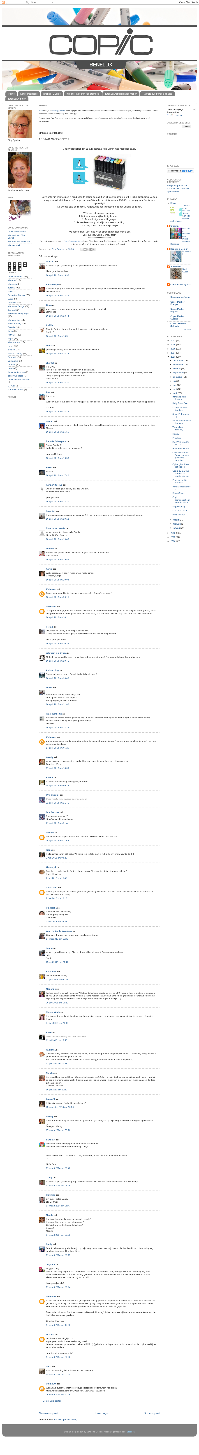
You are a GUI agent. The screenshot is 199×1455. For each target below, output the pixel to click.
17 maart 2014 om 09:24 (58, 1287)
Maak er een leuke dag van (181, 422)
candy (11, 368)
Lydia (10, 299)
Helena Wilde (53, 1012)
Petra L (49, 627)
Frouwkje (12, 357)
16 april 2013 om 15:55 (57, 432)
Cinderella (51, 908)
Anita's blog (52, 670)
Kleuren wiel (14, 245)
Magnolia (12, 284)
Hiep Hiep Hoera (180, 449)
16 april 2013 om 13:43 (57, 296)
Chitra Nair (51, 887)
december (178, 360)
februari (177, 524)
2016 (173, 344)
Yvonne (50, 548)
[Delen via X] (88, 249)
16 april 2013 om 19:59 (57, 559)
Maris (49, 345)
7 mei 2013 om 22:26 (56, 922)
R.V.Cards (51, 971)
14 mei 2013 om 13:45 (57, 939)
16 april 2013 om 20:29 (57, 643)
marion (49, 421)
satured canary (15, 353)
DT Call (11, 386)
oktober (177, 369)
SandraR (50, 1140)
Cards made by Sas (180, 284)
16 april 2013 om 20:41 (57, 661)
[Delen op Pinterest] (93, 249)
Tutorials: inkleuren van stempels (82, 93)
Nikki (48, 1366)
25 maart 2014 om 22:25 (58, 1394)
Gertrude (50, 1195)
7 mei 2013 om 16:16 (56, 898)
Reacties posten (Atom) (65, 1419)
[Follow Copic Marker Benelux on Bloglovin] (180, 172)
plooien (11, 350)
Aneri (49, 1032)
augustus (178, 377)
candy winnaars (15, 376)
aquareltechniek (15, 389)
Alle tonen (187, 330)
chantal (50, 363)
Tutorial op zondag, (177, 428)
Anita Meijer (52, 284)
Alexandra (175, 266)
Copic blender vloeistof (19, 379)
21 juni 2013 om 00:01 (57, 979)
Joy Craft (12, 310)
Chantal (11, 364)
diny (10, 291)
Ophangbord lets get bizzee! (180, 465)
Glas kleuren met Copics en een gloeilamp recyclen (180, 456)
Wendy (50, 757)
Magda (49, 1215)
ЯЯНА (49, 467)
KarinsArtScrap (54, 485)
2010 (173, 541)
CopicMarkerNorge (180, 297)
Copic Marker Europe (177, 303)
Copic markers (15, 276)
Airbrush (12, 303)
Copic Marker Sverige (177, 317)
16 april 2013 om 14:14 (57, 353)
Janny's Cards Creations (59, 931)
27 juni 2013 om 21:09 (57, 1023)
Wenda (11, 280)
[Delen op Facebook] (91, 249)
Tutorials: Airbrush (17, 98)
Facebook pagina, (73, 241)
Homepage (100, 1413)
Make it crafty (14, 323)
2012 (173, 533)
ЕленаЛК (51, 1099)
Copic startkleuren (17, 232)
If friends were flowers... (179, 398)
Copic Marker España (177, 310)
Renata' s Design (179, 249)
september (178, 373)
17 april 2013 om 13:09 (57, 768)
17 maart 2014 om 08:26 (58, 1130)
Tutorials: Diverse (52, 93)
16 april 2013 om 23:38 (57, 727)
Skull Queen (185, 270)
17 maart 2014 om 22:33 (58, 1357)
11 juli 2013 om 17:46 (56, 1040)
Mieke (49, 687)
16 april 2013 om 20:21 (57, 617)
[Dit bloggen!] (85, 249)
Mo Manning (14, 320)
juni (175, 385)
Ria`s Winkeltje (54, 714)
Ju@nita (51, 1264)
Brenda (11, 327)
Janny (49, 1177)
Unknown (51, 589)
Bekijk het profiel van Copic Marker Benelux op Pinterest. (178, 188)
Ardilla (49, 325)
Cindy (49, 1244)
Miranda (50, 1334)
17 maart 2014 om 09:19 (58, 1255)
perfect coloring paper (18, 314)
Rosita (49, 777)
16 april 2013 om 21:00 (57, 704)
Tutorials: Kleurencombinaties (157, 93)
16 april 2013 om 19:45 (57, 539)
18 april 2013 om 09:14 (57, 785)
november (178, 364)
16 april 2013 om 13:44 (57, 316)
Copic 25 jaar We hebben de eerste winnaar (180, 473)
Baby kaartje (178, 515)
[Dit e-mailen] (82, 249)
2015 (173, 349)
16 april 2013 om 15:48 (57, 412)
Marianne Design (16, 306)
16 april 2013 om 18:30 (57, 501)
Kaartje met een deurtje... (180, 408)
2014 (173, 353)
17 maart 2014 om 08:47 (58, 1206)
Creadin (174, 226)
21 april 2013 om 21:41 (57, 803)
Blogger (130, 1432)
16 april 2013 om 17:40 (57, 475)
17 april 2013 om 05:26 (57, 748)
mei (175, 389)
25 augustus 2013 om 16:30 (60, 1107)
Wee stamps (14, 342)
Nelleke (50, 1073)
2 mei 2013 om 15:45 (56, 878)
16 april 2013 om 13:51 (57, 336)
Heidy (10, 346)
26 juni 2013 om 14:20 (57, 1003)
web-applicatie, (58, 110)
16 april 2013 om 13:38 (57, 275)
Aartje (49, 569)
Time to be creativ (55, 528)
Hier (41, 110)
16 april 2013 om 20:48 (57, 678)
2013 (173, 357)
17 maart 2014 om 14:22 (58, 1325)
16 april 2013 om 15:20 (57, 382)
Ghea (49, 305)
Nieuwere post (48, 1413)
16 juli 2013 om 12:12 (56, 1090)
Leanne (50, 832)
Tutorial (11, 288)
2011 (173, 537)
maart (176, 520)
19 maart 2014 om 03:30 (58, 1374)
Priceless (176, 438)
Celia (10, 331)
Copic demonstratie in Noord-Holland (181, 499)
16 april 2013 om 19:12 (57, 519)
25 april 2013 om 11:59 (57, 840)
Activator (12, 335)
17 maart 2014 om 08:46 (58, 1168)
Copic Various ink (16, 372)
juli (174, 381)
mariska (50, 261)
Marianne (51, 989)
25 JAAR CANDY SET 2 (180, 443)
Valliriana (51, 1050)
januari (176, 528)
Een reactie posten (52, 1401)
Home (11, 93)
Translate (178, 115)
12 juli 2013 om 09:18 (56, 1063)
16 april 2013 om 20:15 (57, 597)
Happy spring (178, 506)
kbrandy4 (51, 867)
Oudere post (151, 1413)
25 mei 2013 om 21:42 (57, 962)
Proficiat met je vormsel (179, 481)
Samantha (13, 361)
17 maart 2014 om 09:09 (58, 1235)
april (175, 393)
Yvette (49, 948)
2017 (173, 340)
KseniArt (50, 511)
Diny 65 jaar (178, 493)
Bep (48, 392)
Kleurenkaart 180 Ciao (19, 241)
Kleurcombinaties (29, 93)
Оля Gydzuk (52, 795)
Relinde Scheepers (56, 441)
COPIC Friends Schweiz (178, 324)
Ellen (173, 203)
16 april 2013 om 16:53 (57, 458)
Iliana (49, 850)
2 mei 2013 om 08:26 (56, 858)
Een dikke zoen (179, 510)
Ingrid (10, 338)
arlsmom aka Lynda (56, 653)
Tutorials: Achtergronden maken (121, 93)
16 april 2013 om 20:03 (57, 580)
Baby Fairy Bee (179, 403)
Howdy (175, 434)
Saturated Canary (16, 295)
